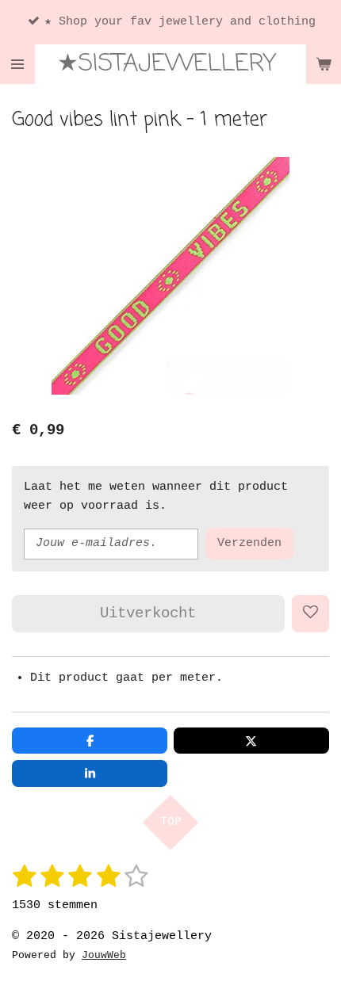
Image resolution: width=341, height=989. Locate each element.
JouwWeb (104, 955)
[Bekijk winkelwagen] (323, 64)
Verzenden (249, 543)
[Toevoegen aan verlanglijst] (310, 613)
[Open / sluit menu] (17, 64)
